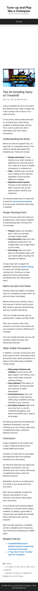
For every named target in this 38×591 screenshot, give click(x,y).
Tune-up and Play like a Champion (19, 9)
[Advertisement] (19, 49)
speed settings (27, 267)
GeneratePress (20, 588)
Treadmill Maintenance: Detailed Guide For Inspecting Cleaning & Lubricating (20, 546)
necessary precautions (22, 201)
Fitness (8, 564)
